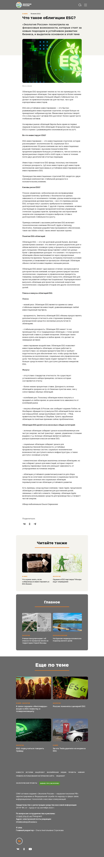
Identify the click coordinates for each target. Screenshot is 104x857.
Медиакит (60, 776)
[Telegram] (35, 524)
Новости (20, 772)
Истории (29, 772)
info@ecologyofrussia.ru (26, 822)
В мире (25, 13)
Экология (57, 576)
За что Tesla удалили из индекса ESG (69, 749)
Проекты (72, 772)
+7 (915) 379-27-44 (24, 816)
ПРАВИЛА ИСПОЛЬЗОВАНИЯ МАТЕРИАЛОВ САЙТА (35, 776)
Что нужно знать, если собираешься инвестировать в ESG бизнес (35, 582)
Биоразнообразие (60, 635)
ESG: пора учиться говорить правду (30, 749)
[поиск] (80, 5)
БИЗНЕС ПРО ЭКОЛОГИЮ (49, 783)
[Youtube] (30, 849)
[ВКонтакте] (24, 524)
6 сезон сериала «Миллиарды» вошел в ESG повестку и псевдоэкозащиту (31, 708)
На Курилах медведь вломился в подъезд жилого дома (67, 640)
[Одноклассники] (30, 524)
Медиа (63, 772)
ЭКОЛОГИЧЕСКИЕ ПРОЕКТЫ (26, 783)
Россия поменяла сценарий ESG (69, 706)
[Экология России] (23, 5)
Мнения (81, 772)
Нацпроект (40, 772)
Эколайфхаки (53, 772)
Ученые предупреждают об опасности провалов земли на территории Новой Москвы (35, 641)
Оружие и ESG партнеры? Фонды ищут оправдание (67, 581)
